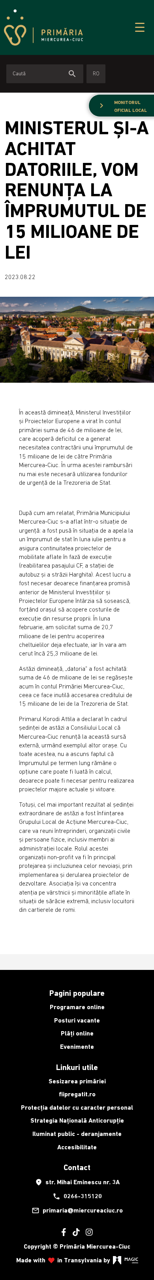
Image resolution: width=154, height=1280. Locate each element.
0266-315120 (77, 1196)
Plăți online (77, 1033)
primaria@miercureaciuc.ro (77, 1210)
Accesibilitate (77, 1147)
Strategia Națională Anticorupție (77, 1120)
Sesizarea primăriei (77, 1081)
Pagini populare (77, 993)
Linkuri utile (77, 1067)
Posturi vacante (77, 1020)
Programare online (77, 1007)
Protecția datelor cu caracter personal (77, 1107)
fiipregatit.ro (77, 1094)
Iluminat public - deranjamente (77, 1134)
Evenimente (77, 1046)
